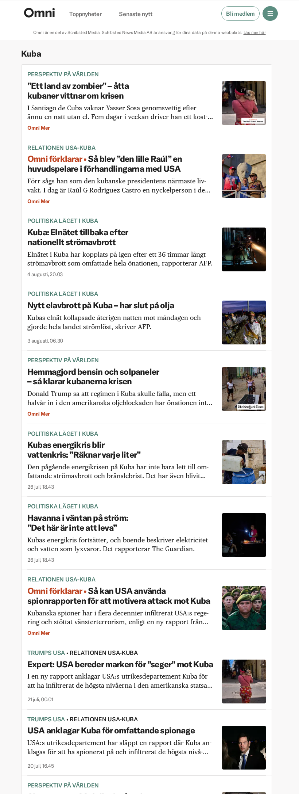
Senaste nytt (135, 14)
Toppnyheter (85, 14)
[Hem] (39, 13)
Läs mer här (255, 32)
